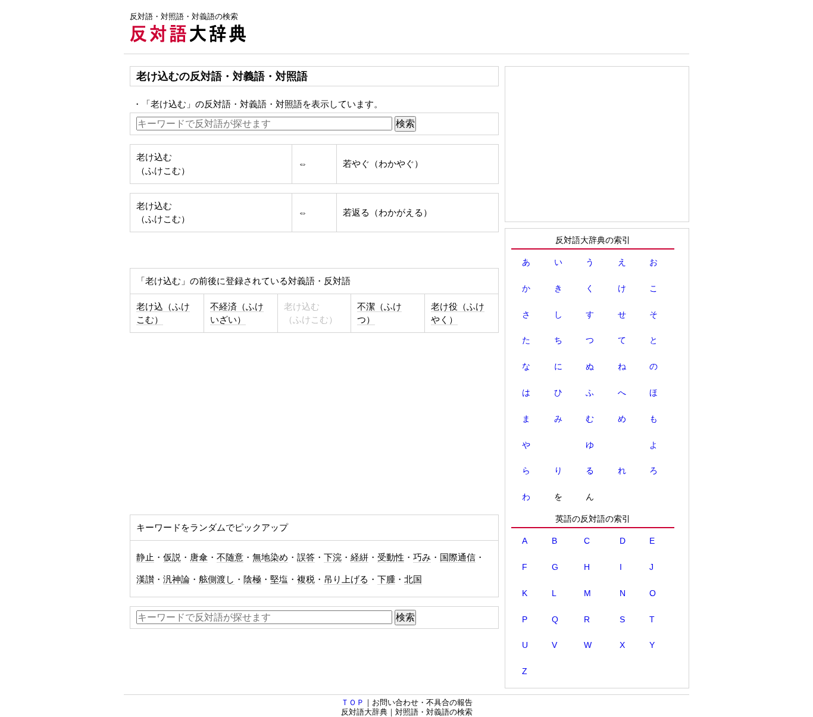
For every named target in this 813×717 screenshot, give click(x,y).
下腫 (386, 579)
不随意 (230, 557)
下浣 (333, 557)
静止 (145, 557)
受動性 (390, 557)
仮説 (172, 557)
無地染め (270, 557)
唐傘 (199, 557)
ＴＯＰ (352, 702)
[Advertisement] (472, 27)
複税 (306, 579)
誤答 (306, 557)
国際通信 (458, 557)
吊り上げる (346, 579)
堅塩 (279, 579)
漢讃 (145, 579)
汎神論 (176, 579)
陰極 (252, 579)
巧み (422, 557)
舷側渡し (216, 579)
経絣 (359, 557)
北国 (413, 579)
